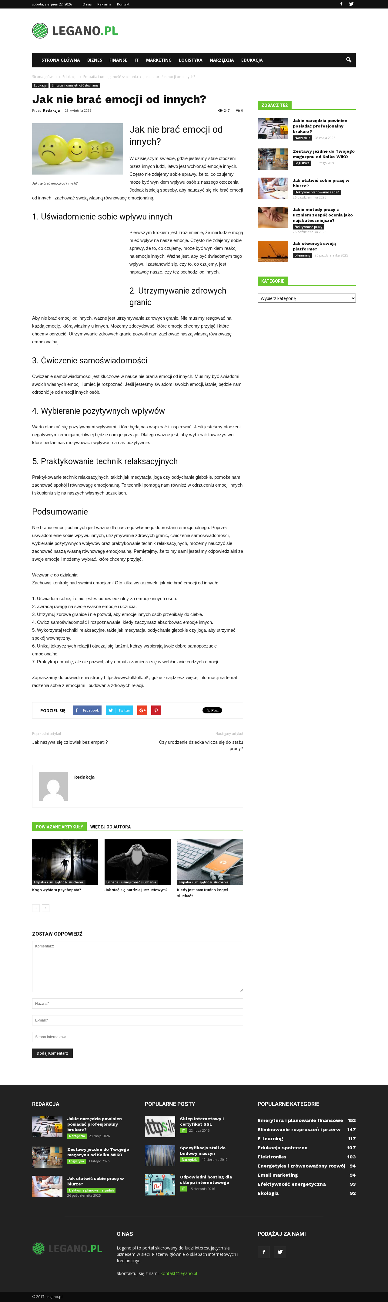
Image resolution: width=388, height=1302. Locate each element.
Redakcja (51, 110)
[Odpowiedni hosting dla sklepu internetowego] (160, 1184)
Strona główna (61, 60)
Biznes (94, 60)
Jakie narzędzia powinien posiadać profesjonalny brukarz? (320, 126)
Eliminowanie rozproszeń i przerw (299, 1129)
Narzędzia (222, 60)
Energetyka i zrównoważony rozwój (301, 1166)
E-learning (302, 255)
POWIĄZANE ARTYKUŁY (59, 826)
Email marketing (278, 1175)
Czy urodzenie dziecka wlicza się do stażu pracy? (201, 745)
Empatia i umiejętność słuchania (75, 85)
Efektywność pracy (308, 227)
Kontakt (123, 4)
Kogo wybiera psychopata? (56, 890)
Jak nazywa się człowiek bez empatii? (70, 742)
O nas (87, 4)
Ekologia (268, 1193)
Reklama (104, 4)
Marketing (159, 60)
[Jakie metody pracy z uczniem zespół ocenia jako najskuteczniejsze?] (273, 217)
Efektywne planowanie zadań (317, 192)
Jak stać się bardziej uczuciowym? (136, 890)
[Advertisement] (245, 30)
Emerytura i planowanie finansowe (300, 1120)
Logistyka (190, 60)
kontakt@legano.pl (179, 1273)
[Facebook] (341, 4)
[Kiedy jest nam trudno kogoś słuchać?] (210, 862)
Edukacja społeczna (283, 1148)
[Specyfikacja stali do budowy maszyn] (160, 1155)
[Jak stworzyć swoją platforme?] (273, 251)
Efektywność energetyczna (292, 1184)
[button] (348, 60)
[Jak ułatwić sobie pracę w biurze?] (273, 188)
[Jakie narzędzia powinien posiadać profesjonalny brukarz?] (273, 128)
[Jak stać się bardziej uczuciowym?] (138, 862)
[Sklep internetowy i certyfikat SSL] (160, 1126)
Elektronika (272, 1157)
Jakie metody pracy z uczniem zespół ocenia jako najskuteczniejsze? (323, 215)
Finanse (118, 60)
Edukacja (252, 60)
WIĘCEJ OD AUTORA (110, 826)
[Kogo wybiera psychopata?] (65, 862)
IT (137, 60)
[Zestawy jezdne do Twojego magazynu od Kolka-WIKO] (273, 159)
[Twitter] (351, 4)
